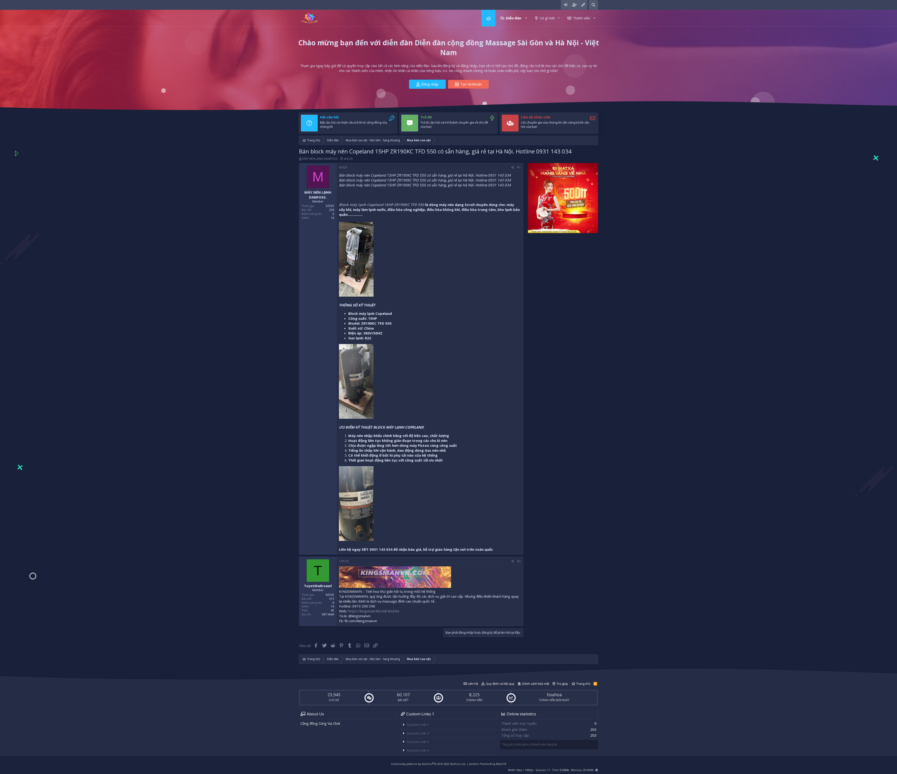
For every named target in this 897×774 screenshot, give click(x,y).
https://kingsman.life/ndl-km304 (373, 611)
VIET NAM (328, 614)
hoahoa (554, 694)
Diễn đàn (513, 18)
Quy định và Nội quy (500, 684)
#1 (519, 167)
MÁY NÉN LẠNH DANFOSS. (320, 158)
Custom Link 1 (418, 724)
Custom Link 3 (418, 741)
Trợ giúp (562, 684)
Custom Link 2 (418, 733)
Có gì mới (547, 18)
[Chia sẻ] (513, 167)
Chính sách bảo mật (535, 684)
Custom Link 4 (418, 750)
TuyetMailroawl (318, 585)
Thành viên (581, 18)
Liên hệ (473, 684)
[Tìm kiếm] (593, 5)
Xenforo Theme (487, 764)
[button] (526, 18)
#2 (519, 561)
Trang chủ (488, 18)
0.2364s (564, 770)
